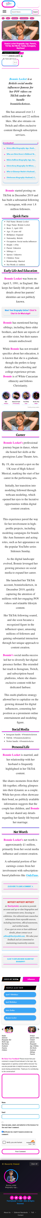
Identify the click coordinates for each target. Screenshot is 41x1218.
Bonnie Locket (18, 79)
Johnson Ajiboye (14, 56)
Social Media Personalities (24, 18)
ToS (32, 1212)
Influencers (31, 18)
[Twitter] (16, 1198)
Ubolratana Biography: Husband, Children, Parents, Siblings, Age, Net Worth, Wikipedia (21, 177)
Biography (7, 18)
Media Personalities (15, 18)
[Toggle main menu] (4, 12)
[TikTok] (29, 1198)
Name (4, 1102)
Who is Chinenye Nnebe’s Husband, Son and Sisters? (21, 171)
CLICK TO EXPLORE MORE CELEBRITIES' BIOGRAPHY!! (20, 960)
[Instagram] (25, 1198)
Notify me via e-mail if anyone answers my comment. (17, 1133)
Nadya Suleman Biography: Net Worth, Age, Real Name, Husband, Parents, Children (6, 1043)
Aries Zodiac (10, 1010)
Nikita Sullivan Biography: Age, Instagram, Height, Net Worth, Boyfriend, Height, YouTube (21, 160)
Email (3, 1112)
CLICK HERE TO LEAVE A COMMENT (19, 886)
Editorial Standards (21, 1212)
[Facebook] (12, 1198)
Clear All (34, 1164)
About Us (7, 1212)
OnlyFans (32, 875)
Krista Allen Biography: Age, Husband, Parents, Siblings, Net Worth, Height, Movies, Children (21, 148)
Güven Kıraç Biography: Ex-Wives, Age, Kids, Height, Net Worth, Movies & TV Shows (21, 165)
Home (3, 18)
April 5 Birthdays (12, 994)
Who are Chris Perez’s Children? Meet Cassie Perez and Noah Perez (21, 154)
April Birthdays (11, 1002)
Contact (20, 1215)
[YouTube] (21, 1198)
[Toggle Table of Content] (14, 62)
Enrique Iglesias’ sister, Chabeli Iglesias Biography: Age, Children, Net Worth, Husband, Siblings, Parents (34, 1045)
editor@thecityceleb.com (14, 936)
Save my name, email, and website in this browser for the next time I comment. (20, 1126)
